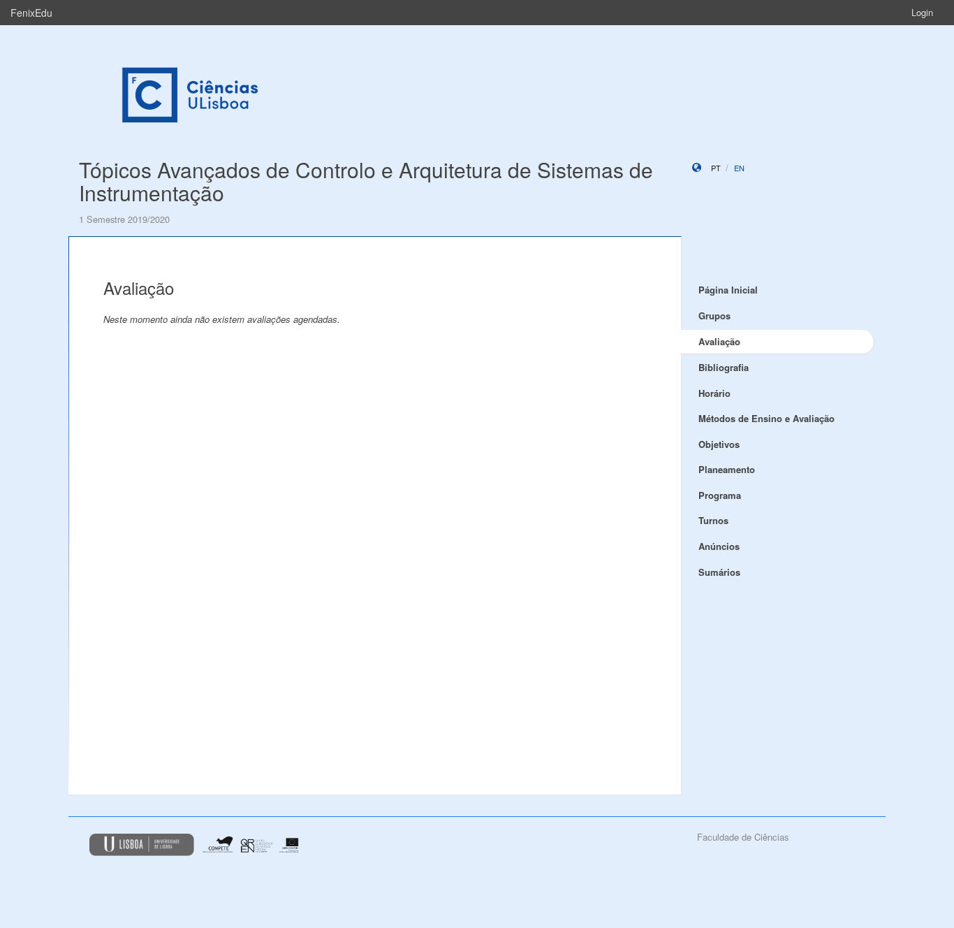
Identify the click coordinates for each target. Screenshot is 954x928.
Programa (719, 495)
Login (922, 12)
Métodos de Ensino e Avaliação (766, 418)
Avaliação (719, 341)
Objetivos (719, 444)
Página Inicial (728, 289)
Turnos (713, 520)
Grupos (714, 315)
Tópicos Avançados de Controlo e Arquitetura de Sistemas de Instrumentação (366, 181)
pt (716, 167)
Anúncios (719, 546)
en (739, 167)
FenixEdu (31, 13)
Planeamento (726, 469)
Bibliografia (723, 367)
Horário (714, 393)
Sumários (719, 572)
